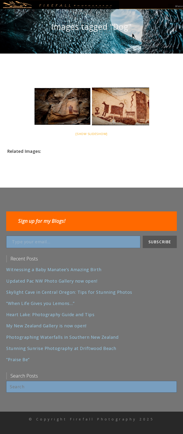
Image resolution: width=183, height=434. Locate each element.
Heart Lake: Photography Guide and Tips (50, 314)
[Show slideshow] (91, 134)
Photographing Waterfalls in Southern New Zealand (62, 337)
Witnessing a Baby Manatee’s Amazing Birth (54, 269)
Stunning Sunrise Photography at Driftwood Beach (61, 348)
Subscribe (159, 241)
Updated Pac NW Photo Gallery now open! (51, 281)
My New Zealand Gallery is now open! (46, 326)
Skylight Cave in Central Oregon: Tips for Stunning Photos (69, 292)
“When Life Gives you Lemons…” (40, 303)
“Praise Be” (18, 359)
